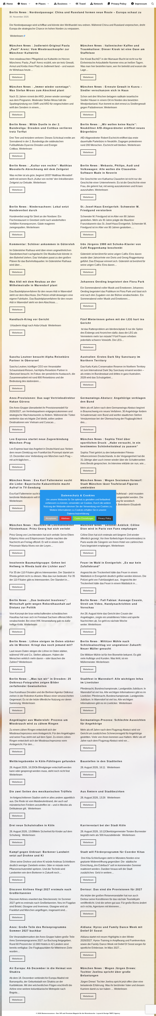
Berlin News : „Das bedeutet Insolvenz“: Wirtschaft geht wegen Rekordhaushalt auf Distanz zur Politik (40, 604)
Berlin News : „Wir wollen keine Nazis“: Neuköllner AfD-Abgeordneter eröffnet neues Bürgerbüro (112, 128)
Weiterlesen (16, 36)
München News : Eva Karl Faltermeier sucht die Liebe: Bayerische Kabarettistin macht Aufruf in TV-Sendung (40, 484)
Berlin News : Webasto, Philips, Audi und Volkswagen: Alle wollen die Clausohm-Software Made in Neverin (110, 169)
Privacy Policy (104, 518)
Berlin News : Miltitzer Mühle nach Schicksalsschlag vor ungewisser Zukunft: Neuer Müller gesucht (111, 645)
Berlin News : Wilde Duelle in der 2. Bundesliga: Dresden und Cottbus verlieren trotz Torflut (40, 128)
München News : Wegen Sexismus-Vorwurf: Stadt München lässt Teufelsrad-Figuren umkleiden (111, 484)
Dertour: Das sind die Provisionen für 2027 (111, 889)
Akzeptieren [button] (51, 518)
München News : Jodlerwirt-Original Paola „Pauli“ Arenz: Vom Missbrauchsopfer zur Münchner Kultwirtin (39, 49)
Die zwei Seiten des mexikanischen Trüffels (40, 791)
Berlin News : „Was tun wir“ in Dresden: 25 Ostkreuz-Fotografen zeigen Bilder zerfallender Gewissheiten (40, 682)
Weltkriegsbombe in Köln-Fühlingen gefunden (42, 761)
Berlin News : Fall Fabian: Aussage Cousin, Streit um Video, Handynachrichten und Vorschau (111, 604)
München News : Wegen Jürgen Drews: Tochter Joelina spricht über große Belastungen (108, 972)
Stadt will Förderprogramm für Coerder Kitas (112, 852)
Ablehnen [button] (65, 518)
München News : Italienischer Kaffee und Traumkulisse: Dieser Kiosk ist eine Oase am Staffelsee (112, 49)
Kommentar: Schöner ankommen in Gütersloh (42, 244)
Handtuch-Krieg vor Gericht (29, 319)
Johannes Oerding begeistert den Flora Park (112, 281)
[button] (152, 4)
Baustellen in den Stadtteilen (101, 761)
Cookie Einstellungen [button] (83, 518)
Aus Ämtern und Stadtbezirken (102, 791)
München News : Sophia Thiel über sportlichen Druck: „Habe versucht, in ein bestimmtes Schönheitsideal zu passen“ (110, 443)
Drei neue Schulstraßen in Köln (32, 825)
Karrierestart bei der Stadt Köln (103, 825)
